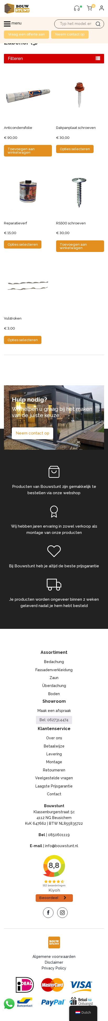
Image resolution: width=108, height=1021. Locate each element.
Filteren (15, 58)
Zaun (54, 678)
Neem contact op (69, 34)
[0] (89, 8)
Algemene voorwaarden (54, 956)
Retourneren (54, 770)
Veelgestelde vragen (54, 778)
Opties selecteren (75, 149)
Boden (54, 694)
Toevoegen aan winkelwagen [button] (21, 150)
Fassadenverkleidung (54, 670)
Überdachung (54, 686)
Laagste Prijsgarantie (54, 786)
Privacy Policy (54, 968)
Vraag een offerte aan (26, 34)
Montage (54, 762)
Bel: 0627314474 (54, 720)
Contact (54, 794)
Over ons (54, 738)
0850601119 (59, 835)
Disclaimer (54, 962)
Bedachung (54, 662)
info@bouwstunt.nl (61, 846)
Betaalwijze (54, 746)
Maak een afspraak (54, 711)
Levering (54, 754)
